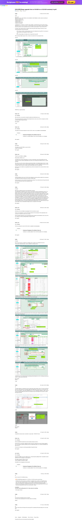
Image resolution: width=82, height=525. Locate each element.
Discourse (20, 519)
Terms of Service (30, 517)
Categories (19, 517)
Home (16, 517)
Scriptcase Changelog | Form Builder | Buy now (32, 134)
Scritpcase (18, 228)
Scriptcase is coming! (17, 2)
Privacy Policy (36, 517)
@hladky (18, 115)
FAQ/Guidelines (24, 517)
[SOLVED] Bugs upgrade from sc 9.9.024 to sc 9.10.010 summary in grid (35, 9)
